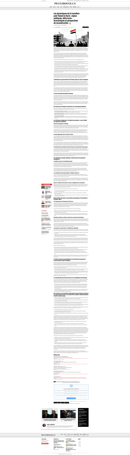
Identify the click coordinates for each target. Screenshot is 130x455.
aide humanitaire (58, 381)
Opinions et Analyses (44, 229)
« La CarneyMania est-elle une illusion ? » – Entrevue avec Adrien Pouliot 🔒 (70, 441)
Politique (55, 449)
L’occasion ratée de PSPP (57, 444)
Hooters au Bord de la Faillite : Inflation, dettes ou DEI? (48, 206)
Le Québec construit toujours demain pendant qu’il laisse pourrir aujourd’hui (83, 424)
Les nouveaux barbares (44, 215)
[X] (84, 27)
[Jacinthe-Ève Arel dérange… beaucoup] (43, 202)
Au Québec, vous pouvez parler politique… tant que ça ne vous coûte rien (82, 415)
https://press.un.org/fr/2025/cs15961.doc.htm (63, 369)
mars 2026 (79, 446)
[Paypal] (44, 443)
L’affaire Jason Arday (44, 213)
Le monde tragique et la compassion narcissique (45, 232)
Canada (42, 216)
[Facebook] (83, 27)
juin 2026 (79, 443)
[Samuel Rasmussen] (44, 426)
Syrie (78, 381)
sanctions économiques (73, 381)
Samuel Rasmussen (63, 25)
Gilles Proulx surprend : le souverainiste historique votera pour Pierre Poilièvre (71, 449)
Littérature (46, 199)
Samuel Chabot (48, 229)
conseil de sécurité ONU (64, 381)
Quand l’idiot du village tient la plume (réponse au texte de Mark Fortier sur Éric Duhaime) (83, 412)
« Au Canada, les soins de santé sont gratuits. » (46, 228)
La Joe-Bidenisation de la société (83, 418)
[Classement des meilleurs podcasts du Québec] (43, 192)
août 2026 (79, 441)
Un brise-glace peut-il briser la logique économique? (82, 421)
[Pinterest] (86, 27)
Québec (46, 189)
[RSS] (46, 443)
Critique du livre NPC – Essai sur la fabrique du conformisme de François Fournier (48, 197)
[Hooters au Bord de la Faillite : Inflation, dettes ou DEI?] (43, 206)
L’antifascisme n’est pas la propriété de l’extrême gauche (46, 224)
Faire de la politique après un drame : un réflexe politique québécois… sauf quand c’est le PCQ (46, 219)
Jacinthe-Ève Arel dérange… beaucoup (48, 202)
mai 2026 (79, 444)
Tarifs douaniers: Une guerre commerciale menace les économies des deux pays (49, 420)
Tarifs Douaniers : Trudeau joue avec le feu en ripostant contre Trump (68, 420)
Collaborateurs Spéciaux (44, 233)
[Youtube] (48, 428)
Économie (79, 425)
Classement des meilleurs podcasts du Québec (48, 192)
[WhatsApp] (88, 27)
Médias (46, 203)
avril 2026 (79, 445)
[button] (80, 7)
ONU (69, 381)
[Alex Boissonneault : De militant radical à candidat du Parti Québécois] (43, 187)
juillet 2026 (79, 442)
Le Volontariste (45, 216)
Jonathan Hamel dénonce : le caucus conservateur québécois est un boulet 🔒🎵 (71, 445)
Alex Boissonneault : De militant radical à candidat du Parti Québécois (48, 187)
